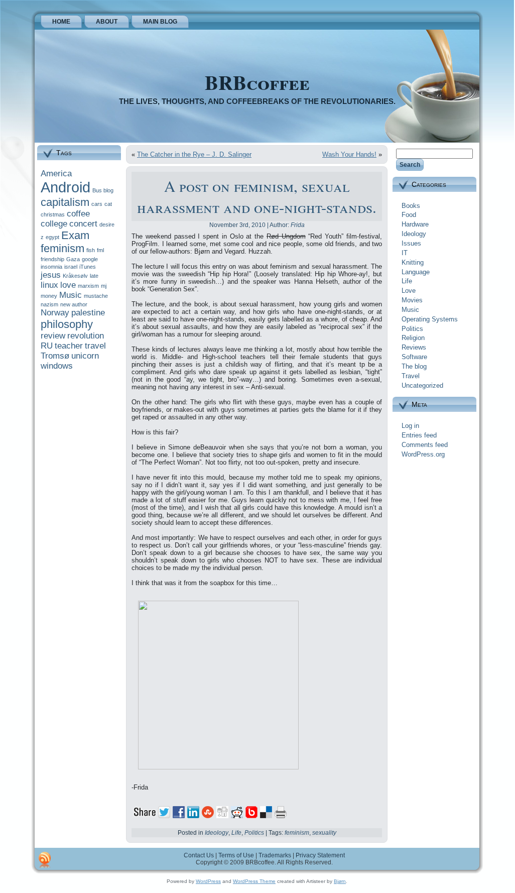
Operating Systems (430, 319)
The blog (414, 366)
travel (95, 346)
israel (70, 267)
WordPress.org (423, 454)
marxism (88, 286)
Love (409, 290)
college (54, 224)
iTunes (87, 267)
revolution (85, 336)
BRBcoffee (257, 82)
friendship (52, 259)
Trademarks (275, 855)
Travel (411, 376)
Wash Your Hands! (349, 154)
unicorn (85, 356)
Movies (412, 300)
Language (416, 272)
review (53, 336)
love (68, 285)
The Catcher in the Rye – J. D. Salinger (194, 154)
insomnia (51, 267)
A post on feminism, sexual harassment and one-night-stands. (256, 196)
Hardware (415, 224)
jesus (51, 275)
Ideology (216, 832)
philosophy (67, 324)
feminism (62, 248)
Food (409, 214)
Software (414, 357)
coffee (78, 213)
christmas (53, 214)
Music (70, 295)
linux (49, 285)
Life (236, 832)
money (49, 296)
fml (100, 250)
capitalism (65, 202)
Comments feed (425, 445)
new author (73, 304)
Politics (254, 832)
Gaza (73, 259)
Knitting (413, 262)
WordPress (208, 881)
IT (405, 253)
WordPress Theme (254, 881)
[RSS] (45, 860)
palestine (88, 312)
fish (90, 250)
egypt (52, 237)
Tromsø (55, 356)
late (94, 276)
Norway (55, 312)
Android (65, 187)
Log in (410, 425)
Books (411, 205)
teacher (69, 346)
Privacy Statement (320, 855)
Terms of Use (236, 855)
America (56, 173)
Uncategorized (422, 385)
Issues (411, 243)
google (90, 259)
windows (57, 366)
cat (108, 204)
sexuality (324, 832)
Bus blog (102, 190)
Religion (413, 338)
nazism (49, 304)
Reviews (414, 347)
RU (47, 346)
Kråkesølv (75, 276)
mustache (96, 296)
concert (83, 224)
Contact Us (199, 855)
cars (96, 204)
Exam (75, 235)
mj (103, 286)
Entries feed (419, 435)
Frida (298, 225)
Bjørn (340, 881)
